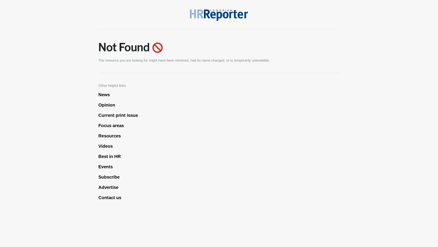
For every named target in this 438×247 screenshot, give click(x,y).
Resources (109, 135)
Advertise (108, 187)
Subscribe (109, 177)
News (104, 94)
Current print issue (118, 115)
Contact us (109, 197)
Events (105, 166)
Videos (105, 146)
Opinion (106, 105)
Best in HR (109, 156)
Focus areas (111, 125)
